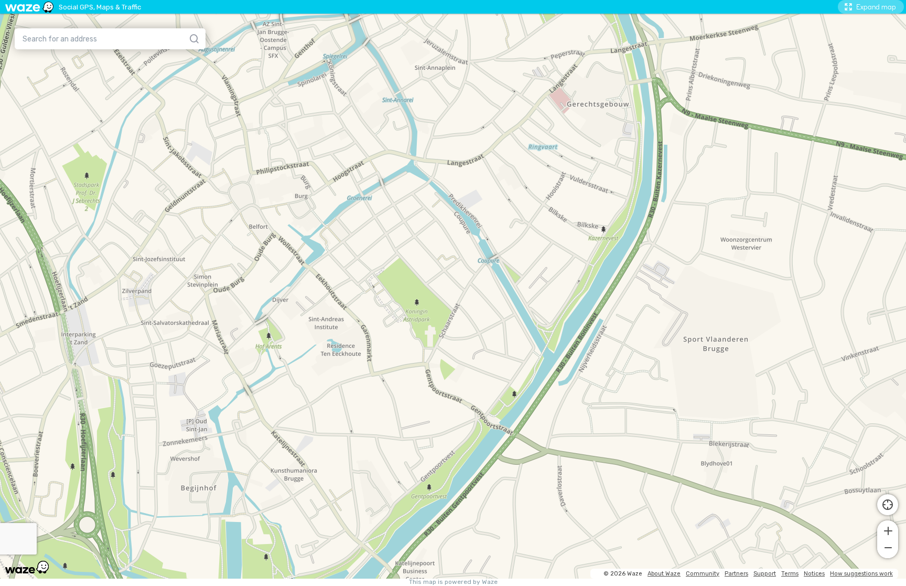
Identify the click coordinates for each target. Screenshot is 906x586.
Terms (790, 573)
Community (702, 573)
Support (764, 573)
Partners (736, 573)
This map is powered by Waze (453, 582)
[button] (887, 529)
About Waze (664, 573)
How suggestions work (861, 573)
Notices (814, 573)
